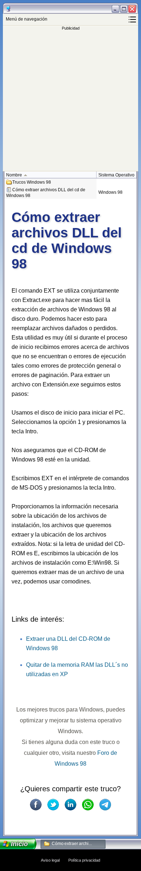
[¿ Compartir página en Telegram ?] (105, 804)
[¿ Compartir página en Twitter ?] (53, 804)
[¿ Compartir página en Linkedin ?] (70, 804)
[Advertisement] (70, 100)
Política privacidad (84, 860)
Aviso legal (50, 860)
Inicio (19, 844)
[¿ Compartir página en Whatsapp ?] (88, 804)
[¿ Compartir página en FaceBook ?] (36, 804)
